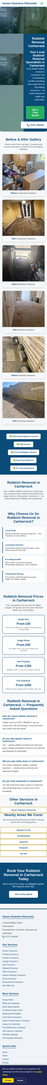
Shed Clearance (9, 979)
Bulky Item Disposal (10, 1003)
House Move (7, 1000)
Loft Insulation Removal (12, 1038)
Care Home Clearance (12, 1017)
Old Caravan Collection (12, 1031)
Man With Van (8, 986)
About (4, 1056)
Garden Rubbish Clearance (14, 975)
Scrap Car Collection (11, 1024)
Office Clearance (9, 972)
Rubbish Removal (10, 968)
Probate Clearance (10, 954)
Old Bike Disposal (10, 1035)
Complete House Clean (12, 1010)
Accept (8, 1080)
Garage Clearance (10, 961)
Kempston (23, 848)
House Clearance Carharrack (23, 810)
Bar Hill (23, 854)
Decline (20, 1080)
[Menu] (42, 3)
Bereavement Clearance (12, 982)
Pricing (5, 1063)
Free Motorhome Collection (14, 1028)
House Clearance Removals (19, 3)
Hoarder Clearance (10, 958)
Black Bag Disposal (10, 1007)
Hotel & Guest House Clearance (16, 1021)
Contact (5, 1059)
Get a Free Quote (35, 112)
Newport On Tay (23, 830)
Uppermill (23, 842)
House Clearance (9, 951)
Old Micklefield (23, 836)
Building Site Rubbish (11, 1014)
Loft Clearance (8, 965)
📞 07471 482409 (10, 937)
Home (5, 1052)
